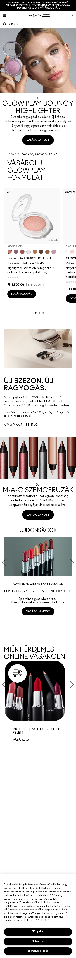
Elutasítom (38, 941)
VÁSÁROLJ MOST (38, 140)
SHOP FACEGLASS (38, 625)
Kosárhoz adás (21, 294)
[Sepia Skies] (47, 251)
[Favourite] (72, 251)
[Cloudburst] (34, 251)
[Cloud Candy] (22, 251)
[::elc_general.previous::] (66, 251)
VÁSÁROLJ (21, 740)
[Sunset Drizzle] (16, 251)
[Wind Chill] (28, 251)
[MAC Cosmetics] (38, 15)
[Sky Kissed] (9, 251)
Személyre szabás (38, 951)
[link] (38, 703)
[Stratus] (53, 251)
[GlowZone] (41, 251)
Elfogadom (38, 931)
